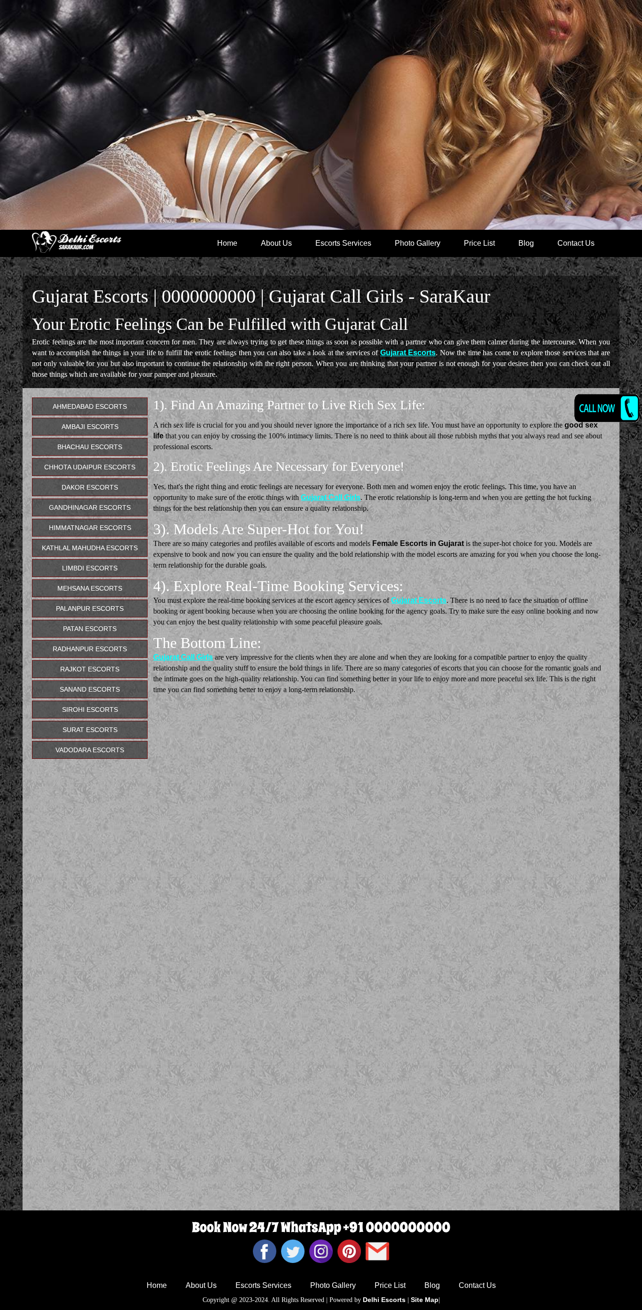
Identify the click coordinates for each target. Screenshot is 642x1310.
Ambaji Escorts (90, 426)
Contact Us (576, 243)
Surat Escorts (90, 729)
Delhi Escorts (384, 1299)
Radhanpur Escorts (90, 649)
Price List (479, 243)
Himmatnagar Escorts (90, 527)
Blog (526, 243)
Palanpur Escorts (90, 608)
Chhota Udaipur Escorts (89, 467)
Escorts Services (343, 243)
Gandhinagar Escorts (90, 507)
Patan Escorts (90, 628)
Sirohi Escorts (90, 709)
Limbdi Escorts (89, 568)
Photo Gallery (417, 243)
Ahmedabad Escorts (90, 406)
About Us (276, 243)
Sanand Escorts (90, 689)
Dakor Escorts (90, 487)
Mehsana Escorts (89, 588)
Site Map (424, 1299)
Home (227, 243)
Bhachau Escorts (89, 447)
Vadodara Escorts (89, 750)
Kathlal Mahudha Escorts (90, 548)
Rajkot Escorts (89, 669)
